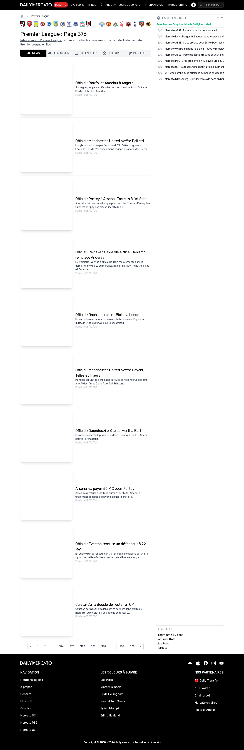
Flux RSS (26, 701)
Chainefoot (202, 695)
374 (61, 646)
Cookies (25, 708)
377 (93, 646)
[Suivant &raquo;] (140, 646)
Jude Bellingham (112, 694)
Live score (77, 4)
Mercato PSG (29, 722)
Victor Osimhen (111, 687)
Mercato (60, 4)
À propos (26, 687)
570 (121, 646)
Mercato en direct (206, 702)
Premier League (40, 16)
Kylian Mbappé (110, 708)
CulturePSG (202, 688)
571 (132, 646)
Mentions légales (31, 680)
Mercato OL (28, 729)
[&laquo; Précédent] (31, 646)
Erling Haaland (110, 715)
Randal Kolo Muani (113, 701)
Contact (25, 694)
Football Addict (205, 709)
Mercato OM (28, 715)
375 (72, 646)
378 (103, 646)
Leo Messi (107, 680)
